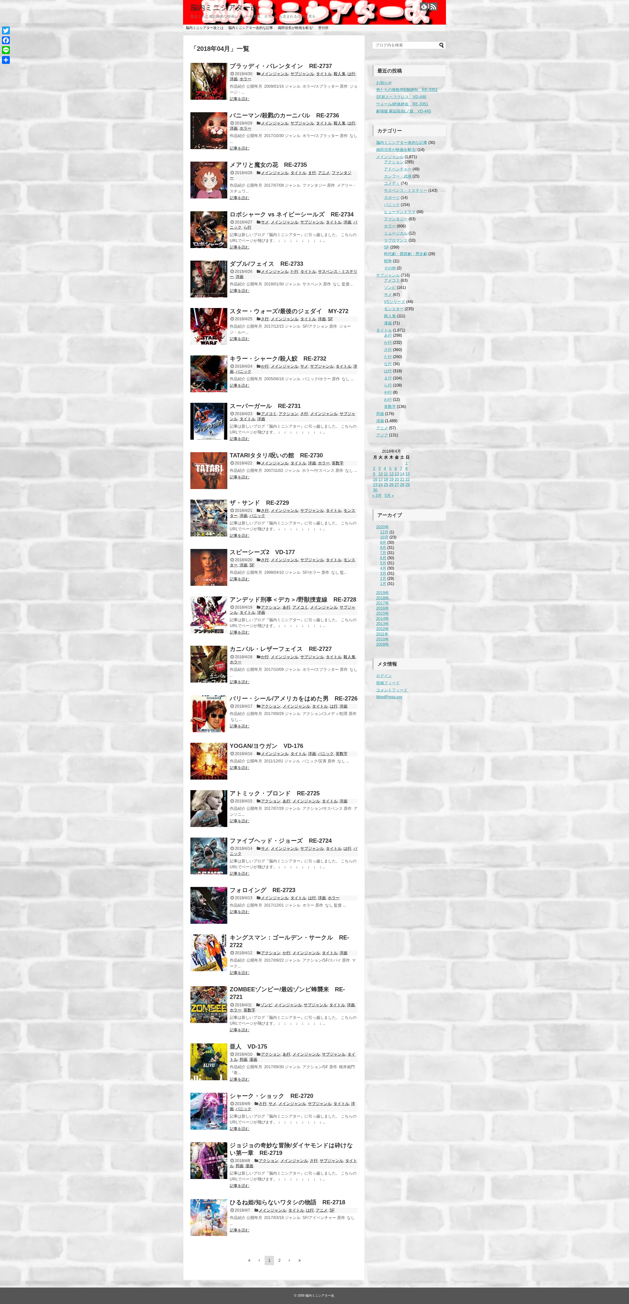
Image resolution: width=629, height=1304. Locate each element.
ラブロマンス (396, 240)
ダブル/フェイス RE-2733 (266, 263)
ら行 (247, 227)
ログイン (384, 676)
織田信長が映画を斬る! (295, 28)
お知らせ (384, 83)
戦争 (388, 261)
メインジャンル (274, 74)
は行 (351, 74)
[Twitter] (6, 30)
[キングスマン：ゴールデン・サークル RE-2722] (208, 952)
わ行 (388, 399)
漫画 (253, 1059)
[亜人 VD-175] (208, 1061)
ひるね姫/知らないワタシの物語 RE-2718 (287, 1202)
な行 (388, 364)
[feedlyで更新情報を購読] (424, 6)
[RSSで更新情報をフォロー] (433, 6)
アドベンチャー (398, 169)
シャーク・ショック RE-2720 (271, 1096)
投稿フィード (388, 683)
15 (407, 474)
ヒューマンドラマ (399, 212)
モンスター (394, 309)
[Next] (289, 1260)
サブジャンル (302, 74)
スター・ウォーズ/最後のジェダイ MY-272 (289, 311)
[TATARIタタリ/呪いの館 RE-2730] (208, 470)
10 (380, 474)
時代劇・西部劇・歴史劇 (405, 254)
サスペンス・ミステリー (405, 190)
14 (402, 474)
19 (391, 479)
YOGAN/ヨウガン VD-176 (266, 746)
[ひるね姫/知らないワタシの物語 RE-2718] (208, 1217)
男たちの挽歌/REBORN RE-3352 (407, 90)
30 (375, 490)
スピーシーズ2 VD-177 (262, 552)
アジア (382, 435)
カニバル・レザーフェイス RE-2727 (281, 648)
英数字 (337, 463)
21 (402, 479)
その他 (390, 268)
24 (380, 485)
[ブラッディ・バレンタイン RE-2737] (208, 81)
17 (380, 479)
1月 (383, 584)
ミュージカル (396, 233)
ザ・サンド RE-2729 (259, 502)
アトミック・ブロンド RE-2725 (275, 793)
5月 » (389, 495)
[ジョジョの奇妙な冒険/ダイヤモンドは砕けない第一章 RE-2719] (208, 1160)
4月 (383, 568)
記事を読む (239, 99)
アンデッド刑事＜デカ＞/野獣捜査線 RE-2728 (293, 599)
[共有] (6, 60)
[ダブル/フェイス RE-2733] (208, 279)
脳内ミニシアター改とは (205, 28)
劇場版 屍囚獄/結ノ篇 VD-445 (403, 111)
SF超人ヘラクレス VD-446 (401, 97)
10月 (384, 537)
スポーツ (392, 198)
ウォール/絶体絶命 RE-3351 (402, 104)
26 (391, 485)
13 (397, 474)
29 (407, 485)
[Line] (6, 50)
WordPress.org (389, 697)
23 (375, 485)
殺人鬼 (339, 74)
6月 (383, 558)
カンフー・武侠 (398, 176)
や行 (388, 392)
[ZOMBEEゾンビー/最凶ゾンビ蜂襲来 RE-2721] (208, 1004)
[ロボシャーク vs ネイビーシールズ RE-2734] (208, 229)
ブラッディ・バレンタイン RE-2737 (281, 66)
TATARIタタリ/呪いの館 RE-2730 (276, 455)
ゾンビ (266, 1005)
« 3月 (377, 495)
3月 (383, 573)
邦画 (243, 1059)
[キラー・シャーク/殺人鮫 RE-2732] (208, 373)
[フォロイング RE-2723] (208, 905)
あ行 (286, 607)
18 (386, 479)
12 (391, 474)
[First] (249, 1260)
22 (407, 479)
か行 (265, 366)
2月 (383, 578)
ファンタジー (396, 219)
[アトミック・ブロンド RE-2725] (208, 808)
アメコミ (269, 414)
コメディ (392, 183)
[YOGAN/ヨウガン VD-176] (208, 761)
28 (402, 485)
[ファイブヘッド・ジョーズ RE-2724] (208, 856)
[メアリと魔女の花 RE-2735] (208, 180)
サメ (265, 222)
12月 (384, 532)
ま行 (312, 173)
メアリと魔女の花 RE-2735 (268, 164)
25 (386, 485)
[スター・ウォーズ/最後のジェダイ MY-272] (208, 326)
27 (397, 485)
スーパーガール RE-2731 (265, 406)
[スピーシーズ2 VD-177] (208, 567)
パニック (243, 371)
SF (330, 319)
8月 (383, 548)
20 (397, 479)
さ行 (265, 319)
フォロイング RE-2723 (262, 890)
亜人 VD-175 (248, 1046)
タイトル (324, 74)
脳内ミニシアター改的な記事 (250, 28)
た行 (294, 271)
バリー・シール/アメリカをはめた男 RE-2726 (293, 698)
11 (386, 474)
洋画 (234, 79)
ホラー (245, 79)
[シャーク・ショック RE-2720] (208, 1111)
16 (375, 479)
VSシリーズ (394, 302)
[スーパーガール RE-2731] (208, 421)
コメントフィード (392, 690)
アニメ (324, 173)
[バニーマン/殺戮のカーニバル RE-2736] (208, 130)
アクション (288, 414)
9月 (383, 542)
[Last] (299, 1260)
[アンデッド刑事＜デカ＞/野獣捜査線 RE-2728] (208, 614)
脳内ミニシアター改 (224, 7)
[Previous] (259, 1260)
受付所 (323, 28)
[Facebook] (6, 40)
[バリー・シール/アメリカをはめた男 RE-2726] (208, 713)
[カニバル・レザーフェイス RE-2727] (208, 664)
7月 (383, 553)
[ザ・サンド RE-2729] (208, 518)
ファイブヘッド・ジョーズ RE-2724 (281, 840)
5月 (383, 563)
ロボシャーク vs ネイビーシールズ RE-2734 (292, 214)
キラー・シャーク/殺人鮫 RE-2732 (278, 358)
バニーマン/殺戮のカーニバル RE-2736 (284, 115)
